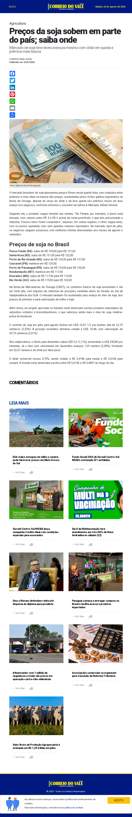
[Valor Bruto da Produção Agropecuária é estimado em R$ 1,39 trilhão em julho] (36, 715)
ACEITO (119, 800)
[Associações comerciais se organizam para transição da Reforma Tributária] (96, 643)
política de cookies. (74, 807)
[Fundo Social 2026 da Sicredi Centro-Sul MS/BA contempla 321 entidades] (96, 427)
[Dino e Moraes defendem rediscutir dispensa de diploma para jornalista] (36, 571)
